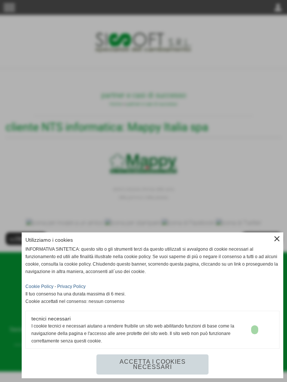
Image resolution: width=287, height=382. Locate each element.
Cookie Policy (39, 286)
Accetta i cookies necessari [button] (153, 364)
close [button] (276, 238)
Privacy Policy (71, 286)
